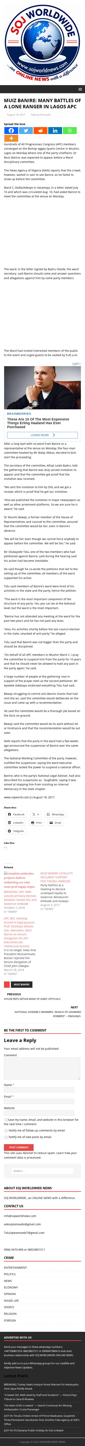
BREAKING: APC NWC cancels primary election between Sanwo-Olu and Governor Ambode (20, 898)
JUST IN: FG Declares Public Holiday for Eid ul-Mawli (33, 1430)
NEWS (8, 1281)
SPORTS (9, 1307)
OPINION (10, 1294)
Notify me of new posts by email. (30, 1137)
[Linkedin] (55, 130)
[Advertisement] (42, 235)
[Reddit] (40, 130)
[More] (11, 138)
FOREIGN (10, 1320)
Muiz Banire (21, 984)
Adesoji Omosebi (41, 114)
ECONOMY (11, 1287)
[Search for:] (42, 1171)
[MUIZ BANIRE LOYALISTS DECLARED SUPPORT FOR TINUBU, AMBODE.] (59, 891)
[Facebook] (11, 130)
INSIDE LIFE (11, 1300)
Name (8, 1085)
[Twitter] (26, 130)
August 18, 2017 (16, 114)
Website (9, 1108)
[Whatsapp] (70, 130)
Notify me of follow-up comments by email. (37, 1130)
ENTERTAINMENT (15, 1267)
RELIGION (10, 1314)
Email (8, 1096)
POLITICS (10, 1274)
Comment (10, 1055)
